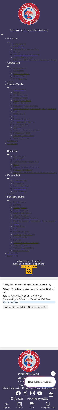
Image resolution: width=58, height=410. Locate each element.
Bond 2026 (18, 46)
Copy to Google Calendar (15, 299)
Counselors (18, 71)
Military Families (21, 103)
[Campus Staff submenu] (8, 66)
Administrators (20, 68)
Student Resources (21, 132)
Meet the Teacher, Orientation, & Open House (34, 108)
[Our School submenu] (8, 154)
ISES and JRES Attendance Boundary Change (35, 60)
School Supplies (20, 124)
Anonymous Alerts (48, 408)
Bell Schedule (19, 89)
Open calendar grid (37, 307)
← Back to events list (15, 307)
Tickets (32, 408)
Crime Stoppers (20, 97)
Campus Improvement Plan (26, 49)
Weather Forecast (21, 138)
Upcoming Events (11, 302)
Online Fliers (19, 114)
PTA (15, 116)
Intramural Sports (21, 119)
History (16, 52)
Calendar (20, 408)
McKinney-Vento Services (25, 106)
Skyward (17, 127)
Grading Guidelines (22, 100)
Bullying (17, 92)
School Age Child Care (24, 122)
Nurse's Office (20, 76)
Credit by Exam (20, 95)
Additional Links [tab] (29, 266)
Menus (16, 111)
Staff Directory (20, 79)
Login (19, 398)
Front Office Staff (21, 73)
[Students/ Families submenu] (8, 87)
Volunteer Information (23, 135)
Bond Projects (19, 44)
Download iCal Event (40, 299)
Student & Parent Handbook (26, 130)
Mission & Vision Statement (26, 54)
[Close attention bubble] (53, 373)
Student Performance (23, 57)
